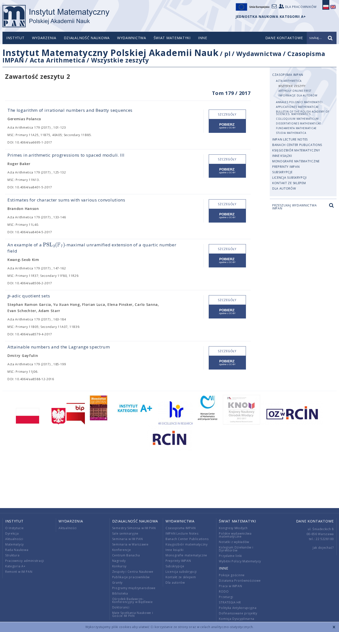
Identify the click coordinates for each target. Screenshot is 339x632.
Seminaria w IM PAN (127, 539)
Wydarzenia (44, 37)
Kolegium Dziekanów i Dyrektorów (236, 548)
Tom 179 (223, 93)
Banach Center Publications (297, 145)
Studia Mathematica (291, 133)
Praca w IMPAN (230, 586)
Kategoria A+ (15, 566)
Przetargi (226, 597)
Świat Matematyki (172, 37)
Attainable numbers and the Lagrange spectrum (58, 347)
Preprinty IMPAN (286, 167)
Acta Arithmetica (57, 60)
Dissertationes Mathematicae (298, 123)
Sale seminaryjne (125, 533)
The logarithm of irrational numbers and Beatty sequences (70, 110)
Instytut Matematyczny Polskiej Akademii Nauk (110, 52)
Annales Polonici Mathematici (299, 102)
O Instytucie (14, 528)
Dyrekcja (12, 533)
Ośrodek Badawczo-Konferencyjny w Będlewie (132, 600)
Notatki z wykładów (234, 542)
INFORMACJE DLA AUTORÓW (297, 95)
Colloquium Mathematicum (297, 118)
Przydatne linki (230, 556)
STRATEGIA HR (230, 602)
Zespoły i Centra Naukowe (132, 572)
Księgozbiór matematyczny (296, 150)
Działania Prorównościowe (240, 580)
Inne (202, 37)
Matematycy (14, 544)
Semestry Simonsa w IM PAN (134, 528)
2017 (245, 93)
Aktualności (14, 539)
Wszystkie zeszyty (120, 60)
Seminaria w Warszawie (130, 544)
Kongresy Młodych (233, 528)
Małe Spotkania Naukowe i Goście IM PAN (132, 614)
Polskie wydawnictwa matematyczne (235, 535)
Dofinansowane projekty (238, 613)
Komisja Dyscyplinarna (236, 619)
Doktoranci (121, 607)
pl (227, 53)
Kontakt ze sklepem (289, 183)
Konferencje (121, 550)
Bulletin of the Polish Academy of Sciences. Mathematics (302, 113)
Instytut (15, 37)
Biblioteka (120, 593)
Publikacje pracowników (131, 577)
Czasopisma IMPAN (287, 75)
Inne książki (282, 156)
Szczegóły (227, 114)
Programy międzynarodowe (134, 588)
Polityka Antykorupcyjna (237, 608)
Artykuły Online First (294, 90)
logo (55, 16)
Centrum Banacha (126, 555)
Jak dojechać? (323, 548)
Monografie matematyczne (296, 161)
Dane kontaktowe (315, 521)
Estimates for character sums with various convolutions (66, 200)
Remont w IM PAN (19, 572)
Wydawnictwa (131, 37)
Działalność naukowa (87, 37)
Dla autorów (284, 188)
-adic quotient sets (28, 296)
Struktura (12, 555)
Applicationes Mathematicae (297, 107)
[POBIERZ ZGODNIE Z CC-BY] (227, 126)
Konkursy (119, 566)
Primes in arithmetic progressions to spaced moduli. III (66, 155)
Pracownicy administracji (24, 561)
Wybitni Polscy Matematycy (240, 561)
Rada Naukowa (16, 550)
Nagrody (119, 561)
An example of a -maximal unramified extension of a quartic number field (91, 248)
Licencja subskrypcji (289, 177)
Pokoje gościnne (232, 575)
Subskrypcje (282, 172)
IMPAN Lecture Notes (290, 139)
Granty (117, 582)
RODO (224, 591)
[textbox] (54, 245)
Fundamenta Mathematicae (296, 128)
